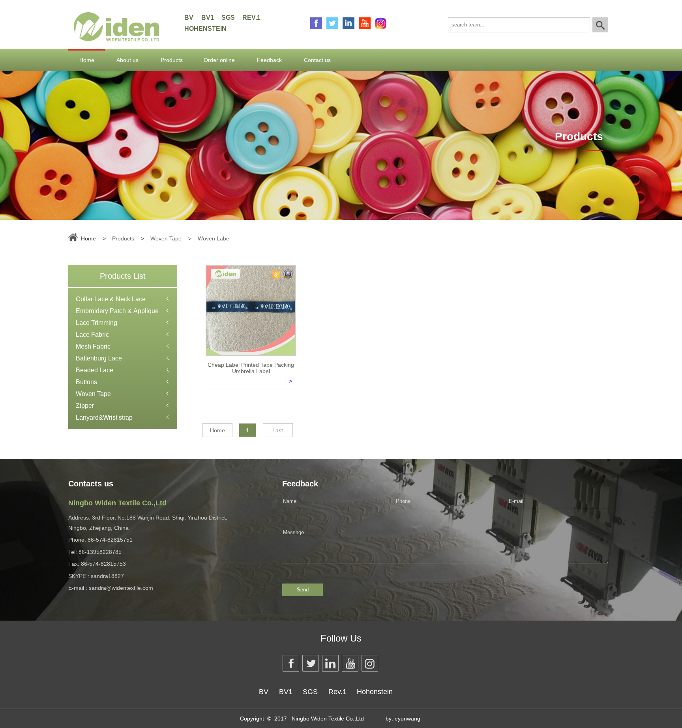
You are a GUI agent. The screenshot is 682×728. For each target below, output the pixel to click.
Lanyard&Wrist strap (104, 417)
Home (86, 60)
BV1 (207, 17)
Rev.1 (251, 17)
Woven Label (214, 238)
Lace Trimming (96, 322)
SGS (228, 17)
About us (127, 60)
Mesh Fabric (93, 346)
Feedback (269, 60)
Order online (219, 60)
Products (172, 60)
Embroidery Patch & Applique (117, 311)
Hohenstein (205, 28)
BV (188, 17)
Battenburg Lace (99, 358)
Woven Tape (166, 238)
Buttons (86, 382)
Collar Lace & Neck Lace (111, 299)
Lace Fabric (92, 334)
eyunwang (407, 718)
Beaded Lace (94, 370)
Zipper (85, 405)
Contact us (317, 60)
